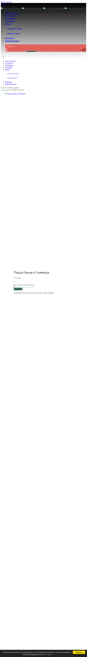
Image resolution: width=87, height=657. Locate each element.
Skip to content (6, 2)
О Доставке (5, 90)
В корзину (18, 289)
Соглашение (48, 654)
